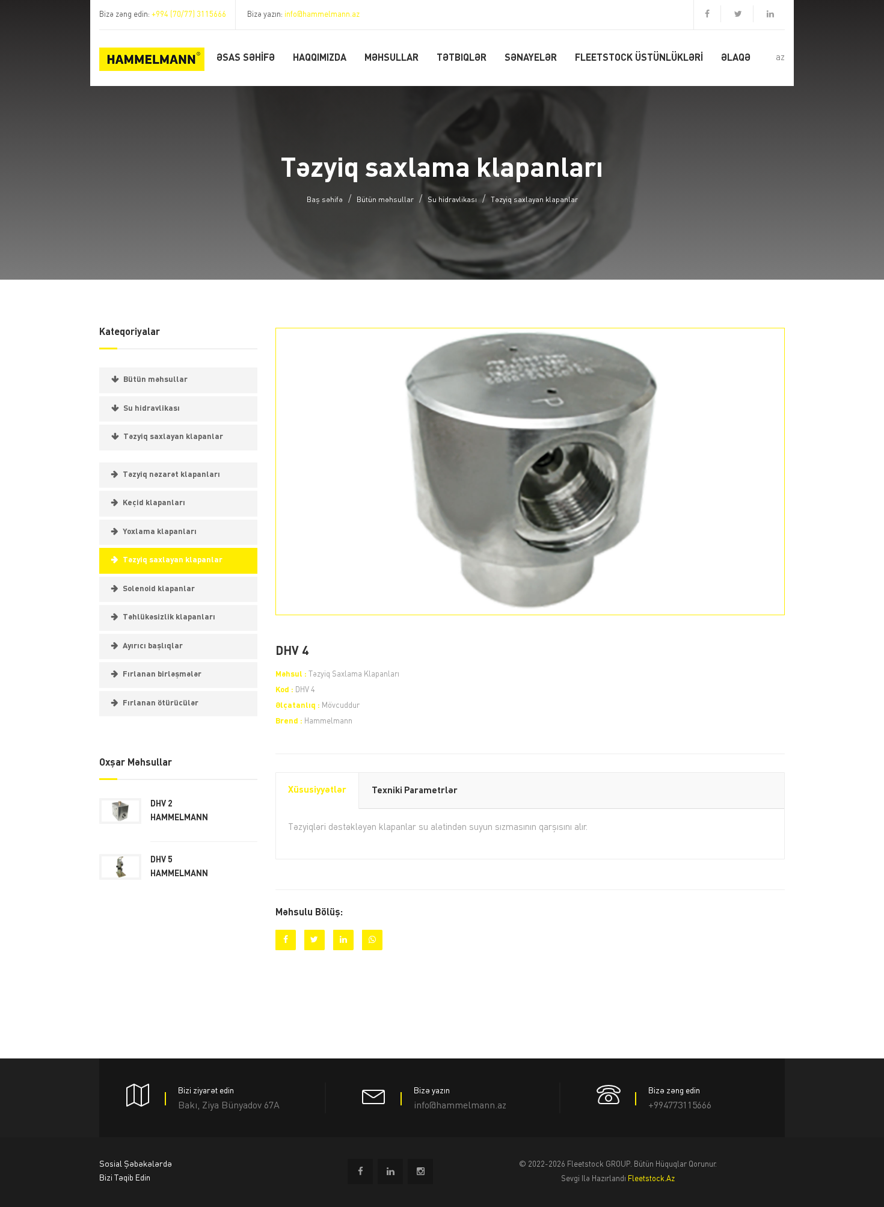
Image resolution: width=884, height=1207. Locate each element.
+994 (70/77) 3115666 (189, 15)
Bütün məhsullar (385, 200)
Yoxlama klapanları (160, 532)
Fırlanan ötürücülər (160, 703)
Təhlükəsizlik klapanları (169, 617)
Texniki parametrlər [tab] (415, 791)
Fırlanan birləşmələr (162, 674)
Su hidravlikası (452, 200)
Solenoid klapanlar (159, 589)
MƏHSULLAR (391, 58)
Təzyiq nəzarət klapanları (171, 475)
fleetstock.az (651, 1179)
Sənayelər (531, 58)
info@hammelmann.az (322, 15)
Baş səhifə (325, 200)
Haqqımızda (319, 58)
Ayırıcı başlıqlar (153, 646)
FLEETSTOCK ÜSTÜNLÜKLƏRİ (639, 58)
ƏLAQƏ (735, 58)
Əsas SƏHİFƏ (245, 58)
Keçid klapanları (154, 503)
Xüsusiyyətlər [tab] (317, 790)
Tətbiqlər (462, 58)
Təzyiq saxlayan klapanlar (534, 200)
